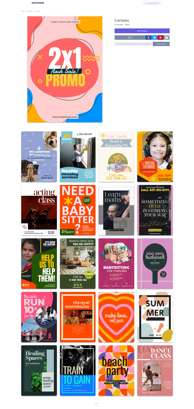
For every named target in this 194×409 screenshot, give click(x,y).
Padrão (127, 24)
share (130, 37)
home (23, 11)
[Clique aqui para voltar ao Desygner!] (37, 4)
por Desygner (119, 24)
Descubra (30, 11)
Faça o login (134, 3)
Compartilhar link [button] (161, 44)
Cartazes (38, 11)
